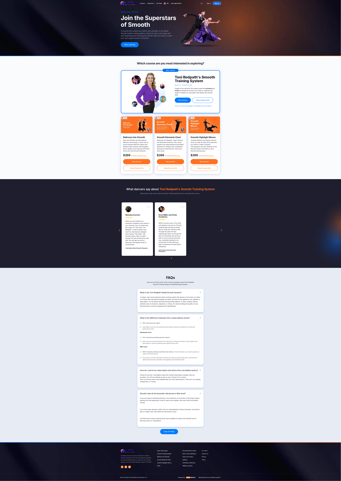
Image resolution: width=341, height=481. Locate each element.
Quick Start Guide (162, 450)
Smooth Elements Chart (164, 459)
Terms (203, 459)
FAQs (158, 466)
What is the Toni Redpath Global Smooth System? (161, 292)
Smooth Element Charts (189, 450)
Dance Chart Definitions (189, 453)
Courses (142, 3)
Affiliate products (187, 466)
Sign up (217, 3)
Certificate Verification (188, 463)
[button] (221, 230)
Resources (151, 3)
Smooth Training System (164, 453)
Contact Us (205, 453)
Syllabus (184, 459)
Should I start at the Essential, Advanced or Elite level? (163, 393)
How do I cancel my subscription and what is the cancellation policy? (169, 370)
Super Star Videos (187, 456)
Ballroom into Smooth (163, 456)
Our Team (159, 3)
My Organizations (176, 3)
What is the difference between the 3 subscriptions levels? (165, 318)
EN (167, 3)
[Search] (201, 3)
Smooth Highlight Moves (164, 463)
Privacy (204, 456)
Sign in (209, 3)
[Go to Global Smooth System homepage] (127, 3)
